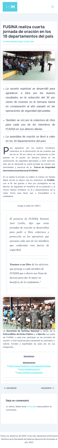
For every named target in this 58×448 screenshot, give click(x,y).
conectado (32, 406)
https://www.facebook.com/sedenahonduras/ (30, 366)
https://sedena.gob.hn (29, 369)
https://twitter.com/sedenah (30, 372)
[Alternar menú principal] (52, 7)
